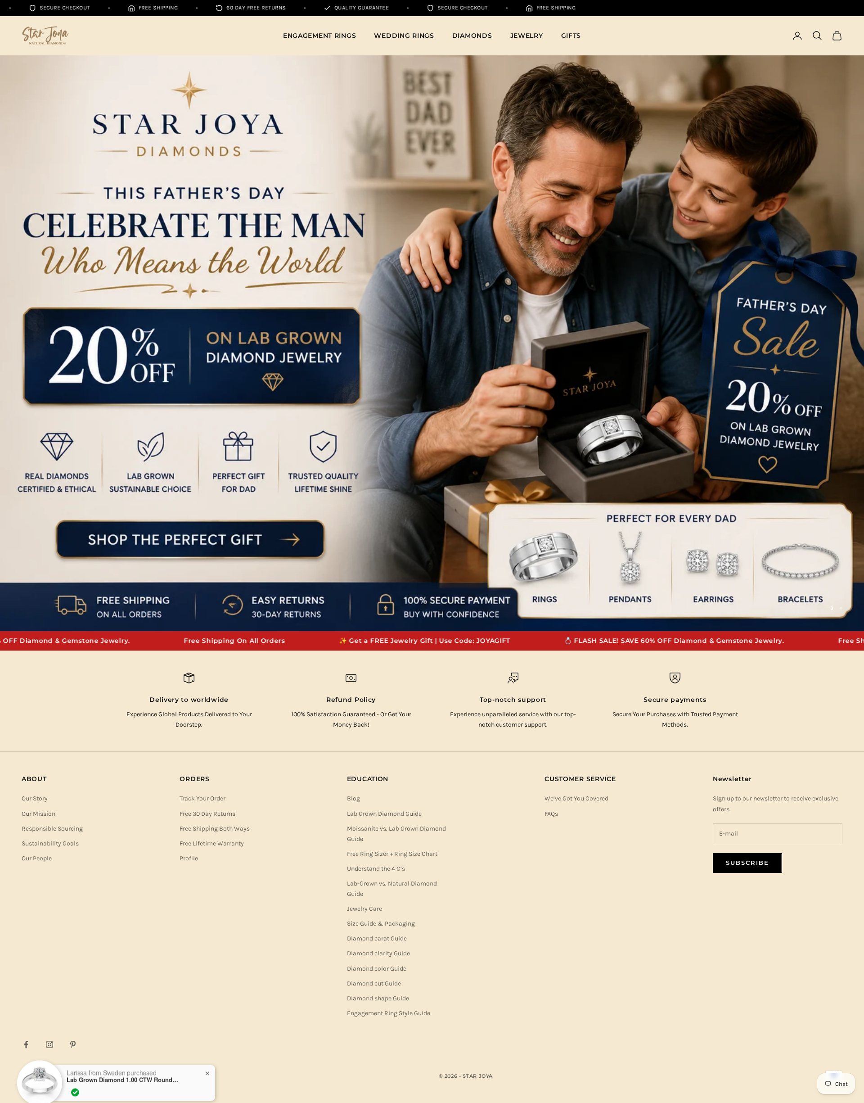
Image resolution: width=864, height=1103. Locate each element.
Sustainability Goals (50, 843)
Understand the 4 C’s (376, 868)
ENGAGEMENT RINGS (319, 36)
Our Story (35, 798)
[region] (432, 343)
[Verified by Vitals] (75, 1081)
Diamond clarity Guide (378, 953)
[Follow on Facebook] (26, 1044)
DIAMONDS (472, 36)
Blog (353, 798)
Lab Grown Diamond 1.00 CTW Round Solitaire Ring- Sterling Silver (123, 1068)
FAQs (551, 814)
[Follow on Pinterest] (72, 1044)
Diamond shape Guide (378, 998)
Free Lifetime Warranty (212, 843)
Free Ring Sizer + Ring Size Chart (392, 854)
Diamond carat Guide (377, 938)
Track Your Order (202, 798)
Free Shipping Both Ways (215, 828)
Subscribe (747, 862)
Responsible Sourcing (52, 828)
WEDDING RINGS (404, 36)
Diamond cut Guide (374, 983)
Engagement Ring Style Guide (388, 1013)
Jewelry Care (364, 909)
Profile (189, 858)
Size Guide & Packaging (381, 923)
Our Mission (38, 814)
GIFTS (571, 36)
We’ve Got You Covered (576, 798)
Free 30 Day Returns (207, 814)
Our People (37, 858)
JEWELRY (526, 36)
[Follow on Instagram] (49, 1044)
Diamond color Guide (376, 968)
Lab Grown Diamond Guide (384, 814)
